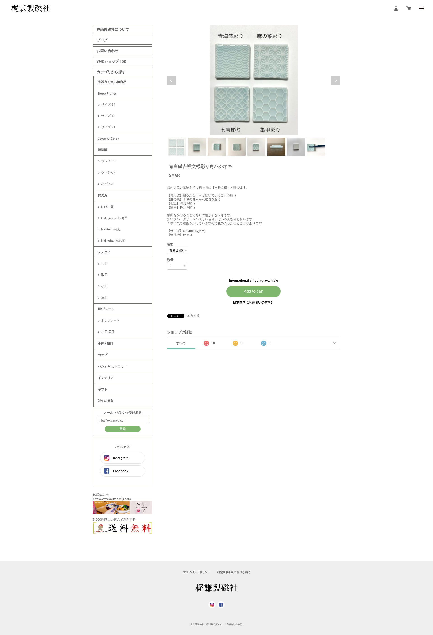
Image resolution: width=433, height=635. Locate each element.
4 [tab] (237, 147)
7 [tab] (296, 147)
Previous (171, 80)
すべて (181, 343)
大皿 (104, 263)
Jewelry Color (108, 138)
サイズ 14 (108, 104)
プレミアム (109, 161)
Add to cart (253, 291)
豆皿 (104, 297)
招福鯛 (102, 149)
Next (335, 80)
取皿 (104, 275)
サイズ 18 (108, 116)
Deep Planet (107, 93)
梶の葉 (102, 195)
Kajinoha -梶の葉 (113, 240)
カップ (102, 355)
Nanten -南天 (110, 229)
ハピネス (107, 183)
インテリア (106, 378)
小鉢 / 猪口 (105, 343)
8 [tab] (316, 147)
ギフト (102, 389)
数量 (170, 260)
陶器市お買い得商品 (112, 82)
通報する (193, 315)
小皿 (104, 286)
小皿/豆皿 (108, 332)
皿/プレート (106, 309)
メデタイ (104, 252)
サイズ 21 (108, 127)
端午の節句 (106, 401)
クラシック (109, 172)
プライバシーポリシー (196, 572)
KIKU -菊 (107, 207)
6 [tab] (276, 147)
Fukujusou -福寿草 (114, 218)
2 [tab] (197, 147)
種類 (170, 244)
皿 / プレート (110, 320)
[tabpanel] (253, 80)
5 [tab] (256, 147)
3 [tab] (217, 147)
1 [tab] (177, 147)
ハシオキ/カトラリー (112, 366)
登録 (123, 429)
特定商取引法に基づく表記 (233, 572)
